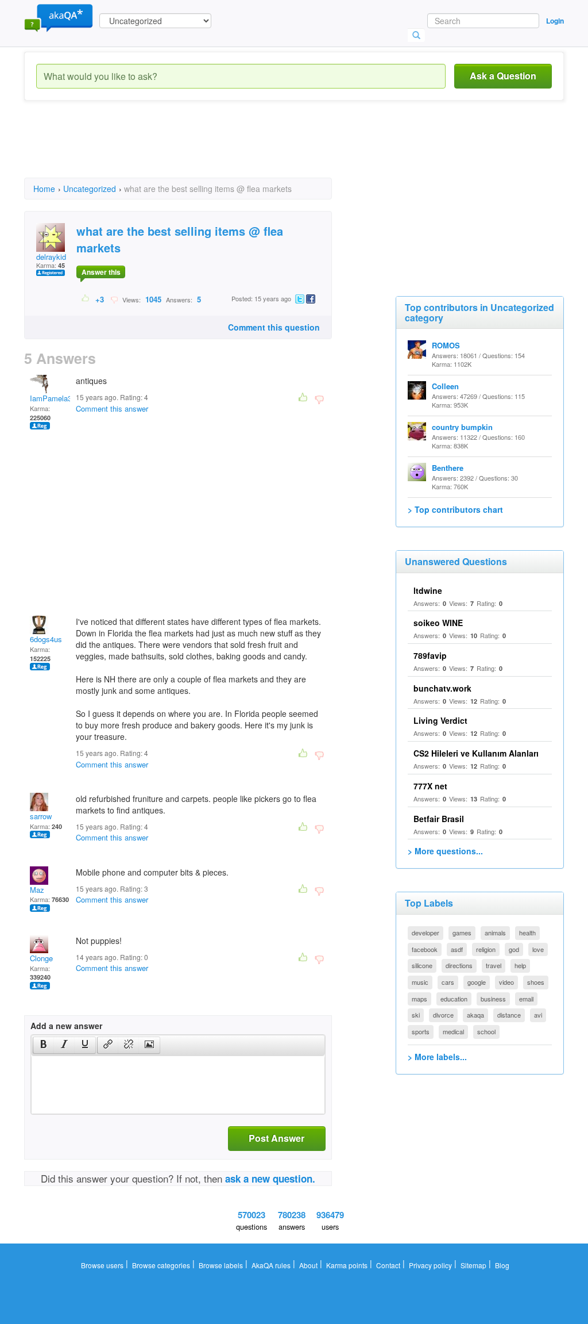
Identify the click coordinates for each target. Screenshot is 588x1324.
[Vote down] (114, 299)
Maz (37, 889)
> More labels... (437, 1056)
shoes (535, 982)
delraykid (51, 256)
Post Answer (276, 1138)
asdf (457, 949)
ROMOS (446, 345)
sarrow (41, 816)
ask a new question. (270, 1178)
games (461, 932)
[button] (43, 1045)
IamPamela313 (55, 398)
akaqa (475, 1014)
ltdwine (427, 590)
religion (486, 949)
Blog (502, 1265)
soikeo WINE (438, 622)
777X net (430, 786)
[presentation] (43, 1045)
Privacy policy (430, 1265)
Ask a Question (503, 75)
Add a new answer (66, 1025)
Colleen (445, 386)
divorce (443, 1014)
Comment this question (274, 327)
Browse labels (221, 1265)
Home (44, 188)
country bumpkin (462, 426)
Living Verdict (440, 720)
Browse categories (161, 1265)
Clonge (41, 958)
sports (421, 1031)
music (420, 982)
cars (448, 982)
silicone (422, 965)
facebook (425, 949)
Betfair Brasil (438, 818)
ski (416, 1014)
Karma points (347, 1265)
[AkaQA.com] (59, 17)
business (493, 998)
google (476, 982)
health (527, 932)
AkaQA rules (271, 1265)
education (453, 998)
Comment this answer (112, 408)
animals (495, 932)
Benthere (447, 467)
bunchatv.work (442, 688)
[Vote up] (86, 299)
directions (459, 965)
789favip (430, 655)
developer (425, 932)
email (526, 998)
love (538, 949)
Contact (388, 1265)
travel (493, 965)
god (514, 949)
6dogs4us (46, 639)
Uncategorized (89, 188)
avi (538, 1014)
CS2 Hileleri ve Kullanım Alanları (476, 753)
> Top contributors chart (455, 509)
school (486, 1031)
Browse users (102, 1265)
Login (555, 21)
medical (453, 1031)
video (506, 982)
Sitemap (473, 1265)
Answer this (101, 272)
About (308, 1265)
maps (419, 998)
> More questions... (445, 851)
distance (509, 1014)
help (520, 965)
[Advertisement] (233, 149)
